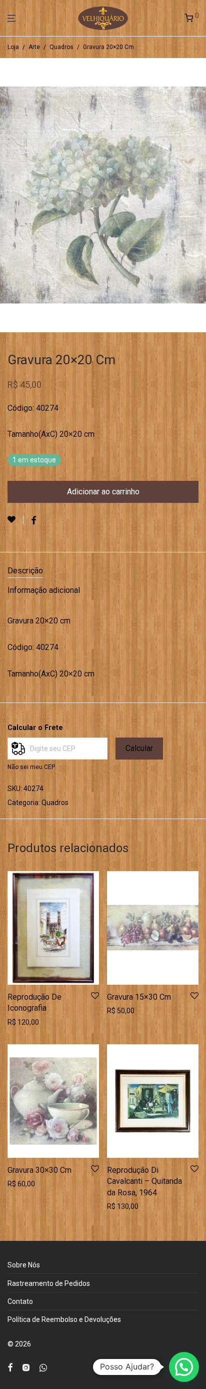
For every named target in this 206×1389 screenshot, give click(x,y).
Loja (13, 47)
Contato (20, 1301)
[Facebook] (10, 1367)
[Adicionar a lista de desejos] (16, 519)
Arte (34, 47)
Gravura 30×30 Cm (40, 1170)
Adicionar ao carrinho (103, 491)
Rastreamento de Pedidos (49, 1283)
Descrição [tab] (25, 570)
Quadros (62, 47)
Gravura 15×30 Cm (139, 997)
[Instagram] (26, 1367)
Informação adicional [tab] (44, 590)
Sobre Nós (24, 1265)
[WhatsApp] (43, 1367)
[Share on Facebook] (33, 521)
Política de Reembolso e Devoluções (64, 1319)
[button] (184, 1367)
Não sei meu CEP (31, 767)
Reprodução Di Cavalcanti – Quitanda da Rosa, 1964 (144, 1181)
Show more (22, 1022)
